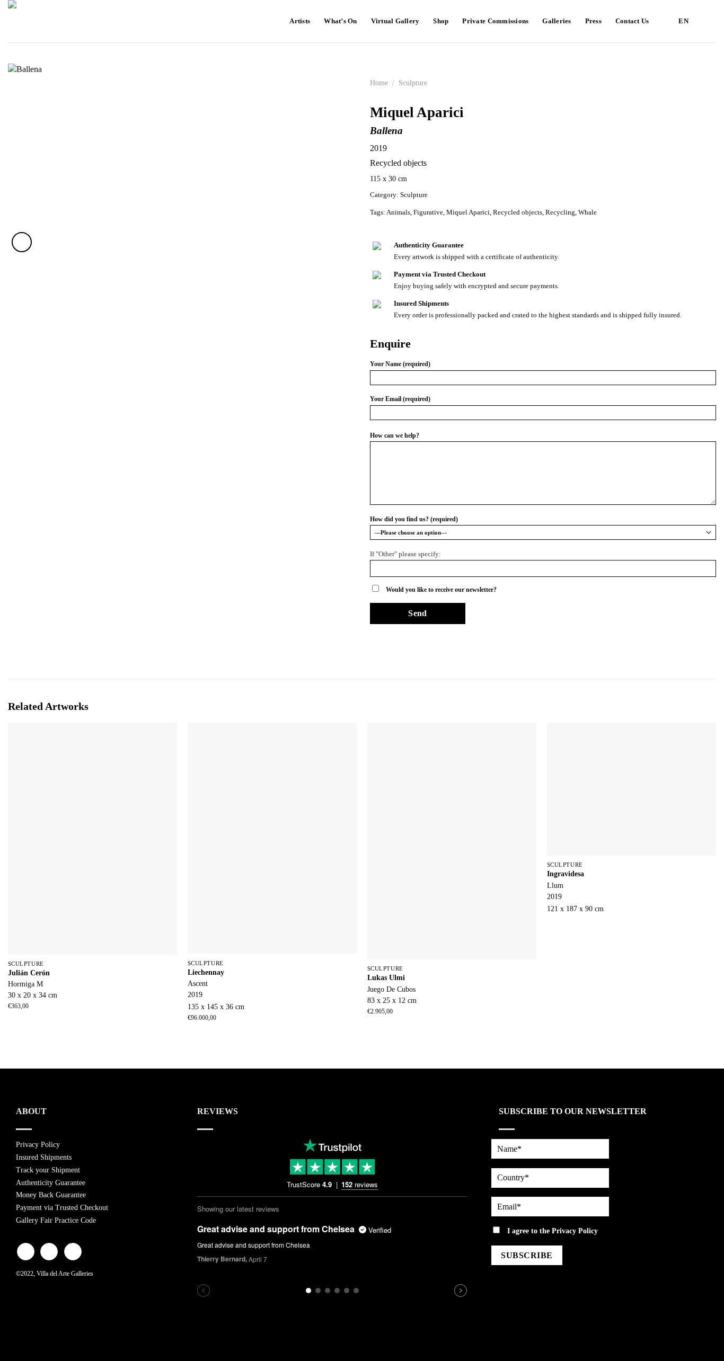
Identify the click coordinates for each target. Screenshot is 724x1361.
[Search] (706, 21)
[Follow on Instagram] (49, 1252)
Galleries (556, 21)
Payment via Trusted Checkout (62, 1208)
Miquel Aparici (468, 212)
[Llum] (631, 789)
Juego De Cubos (391, 989)
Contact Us (632, 21)
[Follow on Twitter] (73, 1252)
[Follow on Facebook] (25, 1252)
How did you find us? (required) (414, 519)
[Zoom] (22, 242)
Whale (587, 212)
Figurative (428, 212)
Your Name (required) (400, 364)
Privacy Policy (38, 1145)
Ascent (198, 983)
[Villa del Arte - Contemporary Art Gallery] (40, 21)
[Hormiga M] (92, 839)
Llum (555, 885)
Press (593, 21)
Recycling (560, 212)
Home (379, 83)
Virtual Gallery (395, 21)
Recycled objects (517, 212)
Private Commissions (495, 21)
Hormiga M (25, 984)
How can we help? (394, 435)
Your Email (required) (400, 399)
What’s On (340, 21)
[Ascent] (272, 838)
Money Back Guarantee (51, 1195)
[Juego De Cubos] (451, 841)
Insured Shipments (44, 1157)
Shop (440, 21)
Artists (299, 21)
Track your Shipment (48, 1170)
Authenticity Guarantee (50, 1183)
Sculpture (413, 83)
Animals (398, 212)
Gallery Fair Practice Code (56, 1220)
